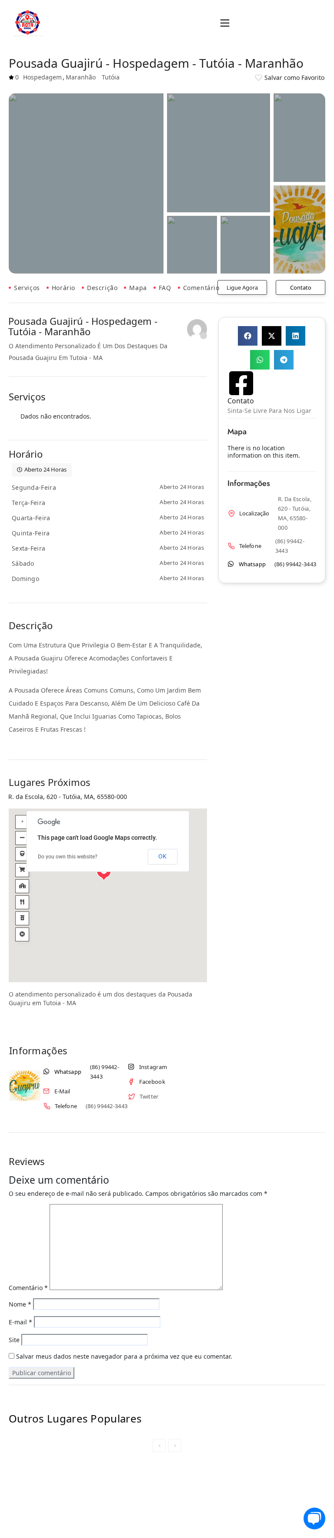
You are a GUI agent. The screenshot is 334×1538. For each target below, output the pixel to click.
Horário (63, 288)
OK (162, 856)
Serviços (27, 288)
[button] (224, 23)
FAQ (165, 288)
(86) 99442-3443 (104, 1071)
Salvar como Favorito (294, 77)
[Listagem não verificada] (197, 329)
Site (14, 1340)
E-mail (20, 1322)
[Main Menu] (224, 23)
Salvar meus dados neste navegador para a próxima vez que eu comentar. (124, 1357)
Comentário (201, 288)
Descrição (102, 288)
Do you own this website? (67, 857)
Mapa (138, 288)
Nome (20, 1304)
